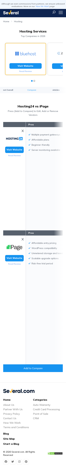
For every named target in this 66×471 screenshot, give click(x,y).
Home (6, 21)
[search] (54, 12)
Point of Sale (40, 413)
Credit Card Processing (46, 409)
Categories (40, 399)
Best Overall (7, 90)
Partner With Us (13, 409)
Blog (6, 433)
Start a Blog (11, 443)
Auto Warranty (41, 404)
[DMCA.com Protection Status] (55, 453)
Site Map (9, 438)
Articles (56, 90)
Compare (31, 90)
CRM (36, 418)
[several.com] (11, 12)
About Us (8, 404)
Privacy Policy (11, 413)
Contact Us (9, 418)
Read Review (25, 71)
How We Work (12, 422)
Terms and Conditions (16, 427)
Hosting (18, 21)
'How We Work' (42, 6)
